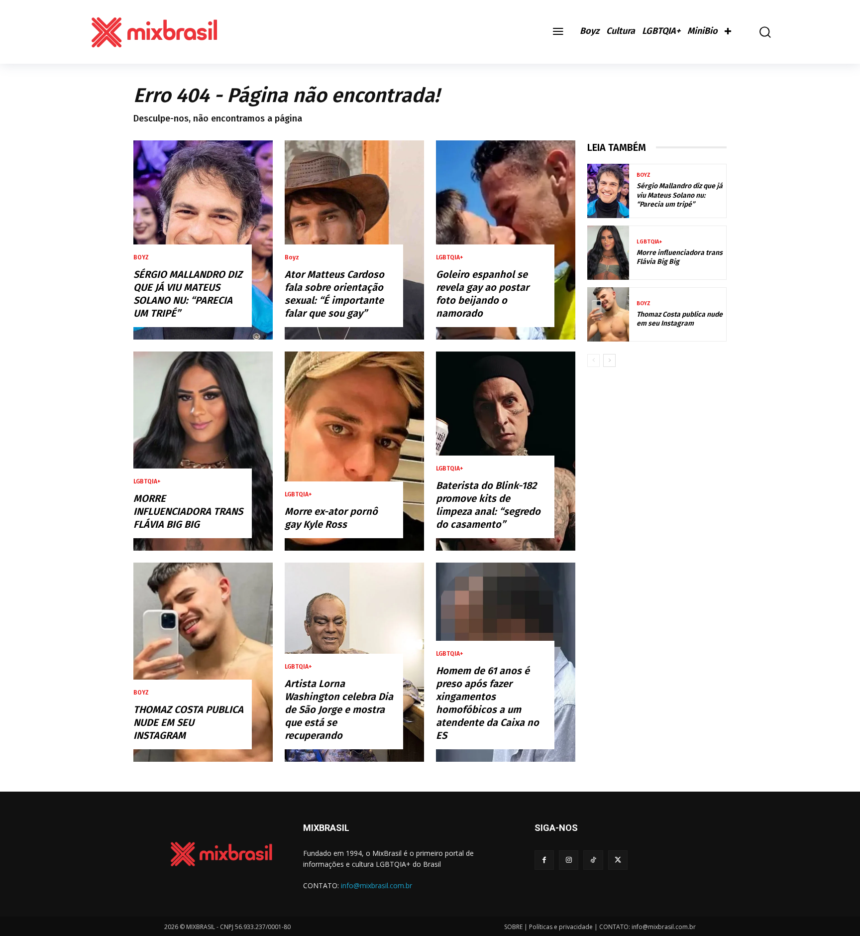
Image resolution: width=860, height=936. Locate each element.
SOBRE (513, 927)
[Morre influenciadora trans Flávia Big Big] (203, 451)
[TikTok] (593, 860)
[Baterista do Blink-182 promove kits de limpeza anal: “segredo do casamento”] (505, 451)
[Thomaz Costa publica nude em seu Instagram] (203, 662)
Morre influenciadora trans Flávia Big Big (188, 511)
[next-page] (609, 360)
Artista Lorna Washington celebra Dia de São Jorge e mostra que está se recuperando (339, 709)
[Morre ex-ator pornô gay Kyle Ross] (354, 451)
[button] (758, 32)
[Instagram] (568, 860)
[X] (618, 860)
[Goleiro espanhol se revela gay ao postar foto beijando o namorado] (505, 240)
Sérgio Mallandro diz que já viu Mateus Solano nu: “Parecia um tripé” (680, 195)
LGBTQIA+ (147, 481)
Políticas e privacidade (561, 927)
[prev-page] (593, 360)
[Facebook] (544, 860)
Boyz (141, 257)
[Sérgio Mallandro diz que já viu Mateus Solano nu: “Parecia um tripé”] (203, 240)
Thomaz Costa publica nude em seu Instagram (188, 722)
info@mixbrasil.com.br (376, 885)
